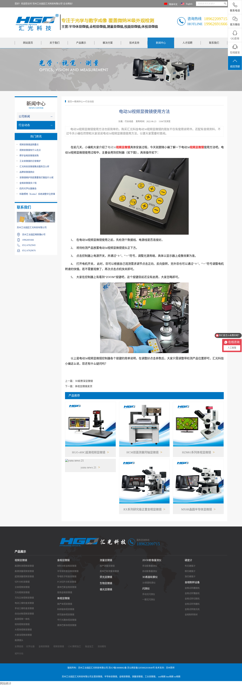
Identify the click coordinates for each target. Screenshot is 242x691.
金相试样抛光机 (192, 609)
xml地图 (161, 676)
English (189, 4)
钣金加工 (89, 646)
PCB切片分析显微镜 (66, 582)
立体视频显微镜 (22, 587)
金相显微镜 (63, 560)
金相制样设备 (192, 582)
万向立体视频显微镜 (24, 598)
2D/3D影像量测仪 (151, 560)
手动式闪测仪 (148, 594)
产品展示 (81, 42)
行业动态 (89, 101)
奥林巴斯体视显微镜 (66, 625)
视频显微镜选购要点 (29, 144)
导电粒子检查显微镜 (66, 576)
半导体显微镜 (110, 676)
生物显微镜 (106, 583)
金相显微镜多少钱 (27, 183)
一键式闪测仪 (148, 599)
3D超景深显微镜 (84, 381)
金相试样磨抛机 (192, 588)
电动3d (112, 147)
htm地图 (169, 676)
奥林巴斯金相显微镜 (66, 587)
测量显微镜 (106, 560)
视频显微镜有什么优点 (30, 150)
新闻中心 (161, 42)
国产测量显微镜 (107, 566)
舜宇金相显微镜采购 (29, 155)
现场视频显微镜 (22, 624)
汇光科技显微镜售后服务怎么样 (34, 166)
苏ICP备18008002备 (117, 668)
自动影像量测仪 (149, 571)
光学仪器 (30, 646)
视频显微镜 (21, 560)
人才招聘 (187, 42)
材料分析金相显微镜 (66, 566)
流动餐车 (102, 646)
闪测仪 (146, 588)
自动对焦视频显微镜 (24, 614)
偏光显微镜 (106, 589)
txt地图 (177, 676)
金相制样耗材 (191, 614)
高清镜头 (19, 640)
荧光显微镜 (106, 577)
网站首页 (28, 42)
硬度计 (188, 560)
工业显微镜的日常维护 (30, 161)
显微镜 (99, 676)
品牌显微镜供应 (26, 172)
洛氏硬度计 (190, 576)
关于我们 (55, 42)
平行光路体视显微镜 (66, 620)
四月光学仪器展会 (27, 188)
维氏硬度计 (190, 571)
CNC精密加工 (74, 646)
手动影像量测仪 (149, 566)
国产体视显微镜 (64, 604)
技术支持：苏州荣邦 (165, 668)
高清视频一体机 (22, 619)
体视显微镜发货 (83, 386)
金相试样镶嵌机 (192, 593)
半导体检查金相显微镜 (67, 571)
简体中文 (173, 4)
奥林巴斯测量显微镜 (109, 571)
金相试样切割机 (192, 598)
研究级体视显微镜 (65, 614)
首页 (70, 101)
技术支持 (134, 42)
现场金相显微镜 (64, 592)
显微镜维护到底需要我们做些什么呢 (36, 177)
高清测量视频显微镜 (24, 571)
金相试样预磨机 (192, 604)
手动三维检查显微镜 (24, 608)
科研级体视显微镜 (65, 609)
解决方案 (108, 42)
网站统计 (5, 683)
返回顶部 (235, 66)
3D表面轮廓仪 (150, 577)
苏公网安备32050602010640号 (141, 668)
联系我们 (214, 42)
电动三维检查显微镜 (24, 603)
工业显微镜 (150, 676)
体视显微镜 (63, 598)
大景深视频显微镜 (23, 635)
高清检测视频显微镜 (24, 566)
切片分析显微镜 (22, 582)
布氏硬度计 (190, 566)
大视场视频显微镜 (23, 629)
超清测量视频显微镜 (24, 576)
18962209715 (148, 544)
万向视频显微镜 (22, 592)
